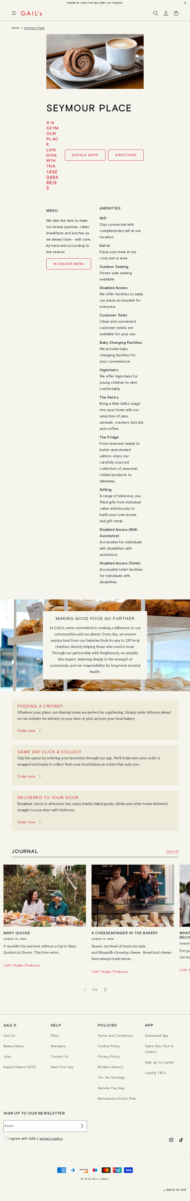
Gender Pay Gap (111, 1088)
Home (15, 27)
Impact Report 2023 (19, 1067)
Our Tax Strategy (111, 1077)
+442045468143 (52, 179)
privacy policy (51, 1138)
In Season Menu (68, 264)
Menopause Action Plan (117, 1098)
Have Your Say (62, 1067)
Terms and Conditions (115, 1035)
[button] (14, 13)
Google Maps (85, 155)
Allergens (58, 1046)
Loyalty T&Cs (155, 1073)
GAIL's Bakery (100, 1179)
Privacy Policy (109, 1056)
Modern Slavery (110, 1067)
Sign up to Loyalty (159, 1062)
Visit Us (9, 1035)
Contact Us (60, 1056)
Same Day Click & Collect (159, 1049)
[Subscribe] (81, 1126)
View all (172, 851)
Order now (26, 731)
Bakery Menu (13, 1046)
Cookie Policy (109, 1046)
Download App (157, 1035)
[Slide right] (105, 990)
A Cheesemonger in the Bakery (125, 933)
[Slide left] (85, 990)
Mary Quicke (16, 933)
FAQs (55, 1035)
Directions (126, 155)
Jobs (7, 1056)
